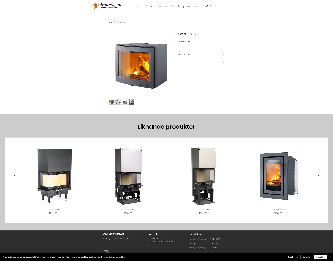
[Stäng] (329, 257)
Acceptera (320, 257)
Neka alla (306, 257)
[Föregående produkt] (14, 175)
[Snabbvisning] (54, 176)
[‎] (201, 63)
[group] (166, 180)
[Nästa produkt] (318, 175)
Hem (111, 22)
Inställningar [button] (293, 257)
